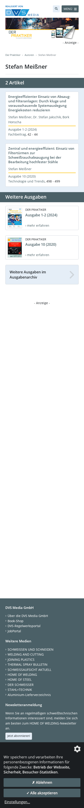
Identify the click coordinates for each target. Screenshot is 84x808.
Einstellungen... (17, 801)
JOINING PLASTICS (21, 659)
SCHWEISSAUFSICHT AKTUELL (29, 669)
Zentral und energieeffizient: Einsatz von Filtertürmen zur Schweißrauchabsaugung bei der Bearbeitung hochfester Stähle (41, 155)
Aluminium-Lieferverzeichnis (29, 695)
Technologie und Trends (26, 181)
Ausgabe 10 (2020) (22, 176)
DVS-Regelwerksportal (24, 626)
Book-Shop (16, 621)
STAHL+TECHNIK (20, 689)
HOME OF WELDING (22, 674)
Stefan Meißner (20, 117)
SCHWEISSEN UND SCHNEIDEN (31, 649)
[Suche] (56, 8)
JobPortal (14, 631)
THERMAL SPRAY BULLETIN (27, 664)
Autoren (29, 55)
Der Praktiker (12, 55)
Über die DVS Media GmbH (28, 616)
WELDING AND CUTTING (26, 654)
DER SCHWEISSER (21, 685)
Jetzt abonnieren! (18, 736)
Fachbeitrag (17, 134)
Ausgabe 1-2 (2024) (22, 129)
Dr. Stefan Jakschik (47, 117)
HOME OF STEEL (20, 679)
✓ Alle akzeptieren (42, 792)
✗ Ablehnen (42, 782)
